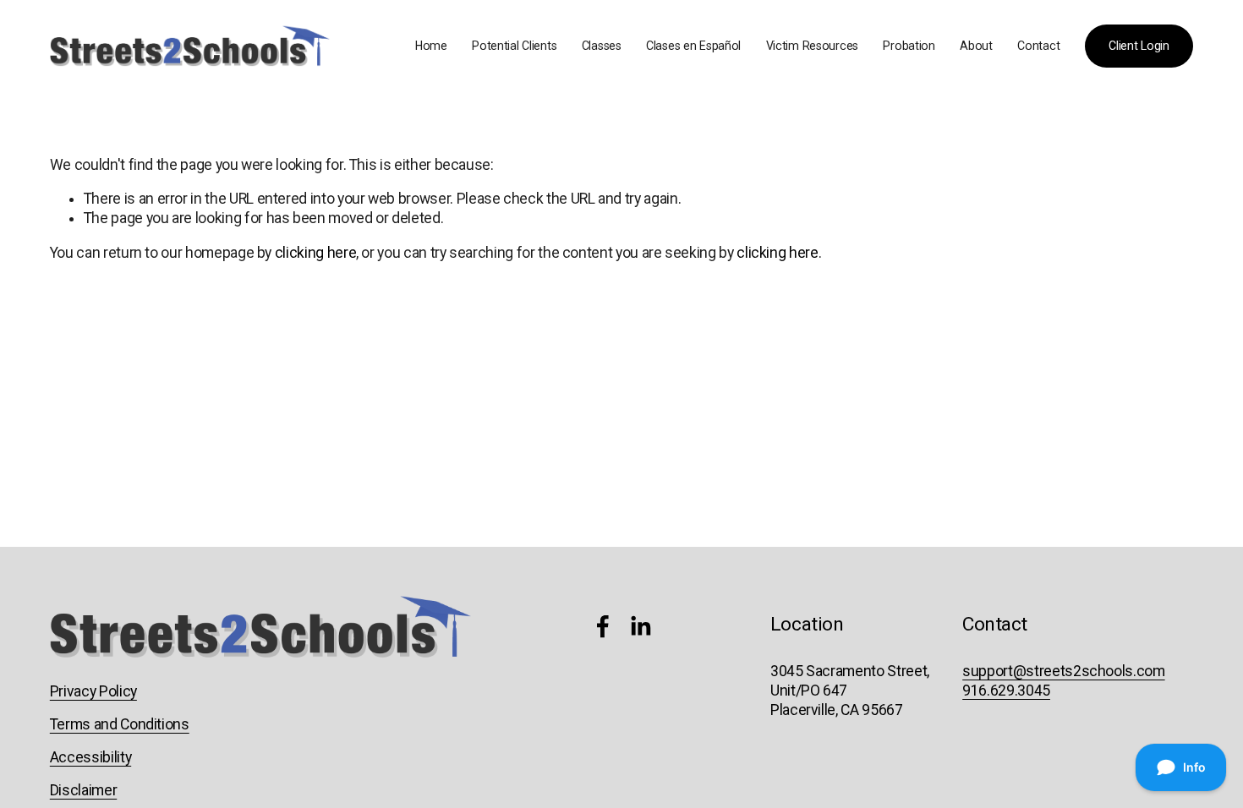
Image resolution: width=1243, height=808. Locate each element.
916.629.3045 (1006, 690)
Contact (1038, 45)
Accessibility (90, 757)
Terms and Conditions (119, 724)
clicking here (315, 252)
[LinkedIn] (640, 626)
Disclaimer (83, 790)
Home (431, 45)
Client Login (1139, 45)
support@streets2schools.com (1063, 671)
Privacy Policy (93, 691)
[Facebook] (603, 626)
